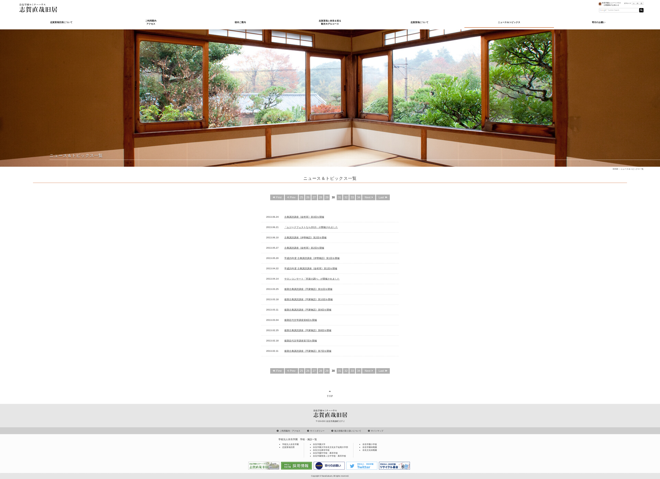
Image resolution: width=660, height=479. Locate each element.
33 (352, 197)
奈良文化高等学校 (321, 450)
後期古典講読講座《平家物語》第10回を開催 (308, 299)
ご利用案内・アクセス (290, 431)
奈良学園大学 (319, 444)
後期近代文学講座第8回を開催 (300, 320)
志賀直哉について (419, 22)
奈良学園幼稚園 (369, 447)
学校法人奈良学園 (290, 444)
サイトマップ (377, 431)
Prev (292, 197)
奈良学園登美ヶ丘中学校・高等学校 (329, 456)
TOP (330, 396)
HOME (615, 169)
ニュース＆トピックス (509, 22)
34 (358, 197)
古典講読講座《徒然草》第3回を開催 (304, 217)
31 (339, 197)
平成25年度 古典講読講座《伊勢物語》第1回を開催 (312, 258)
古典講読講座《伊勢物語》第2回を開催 (305, 237)
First (279, 197)
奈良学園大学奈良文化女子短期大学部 (330, 447)
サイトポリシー (317, 431)
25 (301, 197)
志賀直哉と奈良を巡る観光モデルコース (330, 22)
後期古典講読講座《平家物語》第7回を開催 (307, 351)
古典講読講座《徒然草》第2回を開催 (304, 248)
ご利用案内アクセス (150, 22)
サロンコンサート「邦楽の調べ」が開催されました (312, 279)
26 (307, 197)
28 (320, 197)
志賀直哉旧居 (288, 447)
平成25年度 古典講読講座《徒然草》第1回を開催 (310, 268)
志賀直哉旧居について (61, 22)
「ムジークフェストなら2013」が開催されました (311, 227)
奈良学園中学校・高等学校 (325, 453)
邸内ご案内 (240, 22)
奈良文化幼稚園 (369, 450)
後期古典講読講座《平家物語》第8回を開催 (307, 330)
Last (381, 197)
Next (367, 197)
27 (314, 197)
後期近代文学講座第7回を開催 (300, 340)
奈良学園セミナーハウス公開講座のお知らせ (611, 4)
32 (346, 197)
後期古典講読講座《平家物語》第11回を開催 (308, 289)
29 (326, 197)
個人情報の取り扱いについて (347, 431)
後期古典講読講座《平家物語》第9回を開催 (307, 310)
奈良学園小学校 (369, 444)
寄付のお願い (598, 22)
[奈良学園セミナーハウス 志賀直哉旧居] (38, 10)
